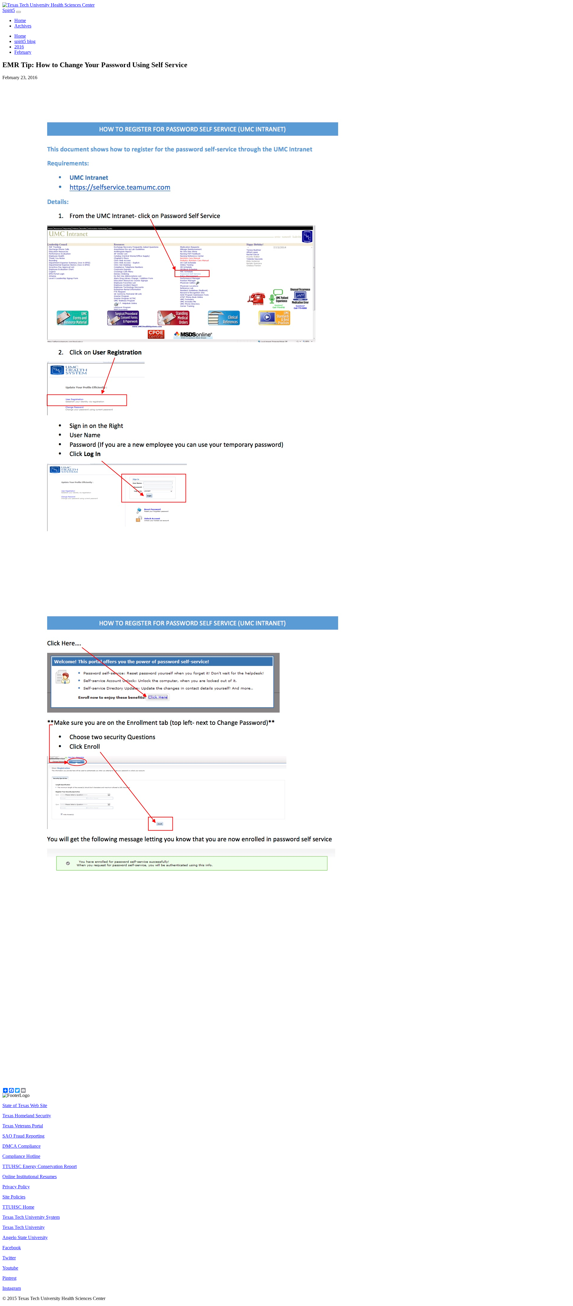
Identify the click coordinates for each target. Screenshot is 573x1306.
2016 (19, 46)
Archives (22, 25)
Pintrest (9, 1278)
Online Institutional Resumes (29, 1176)
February (22, 52)
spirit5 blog (25, 41)
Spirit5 (8, 10)
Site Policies (13, 1196)
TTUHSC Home (18, 1207)
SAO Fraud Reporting (23, 1135)
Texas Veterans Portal (22, 1125)
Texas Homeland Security (26, 1115)
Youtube (10, 1267)
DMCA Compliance (21, 1146)
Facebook (11, 1247)
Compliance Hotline (21, 1156)
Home (20, 20)
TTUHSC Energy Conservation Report (39, 1166)
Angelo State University (25, 1237)
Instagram (11, 1288)
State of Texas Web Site (24, 1105)
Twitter (9, 1257)
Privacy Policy (16, 1186)
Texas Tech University (23, 1227)
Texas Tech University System (31, 1217)
